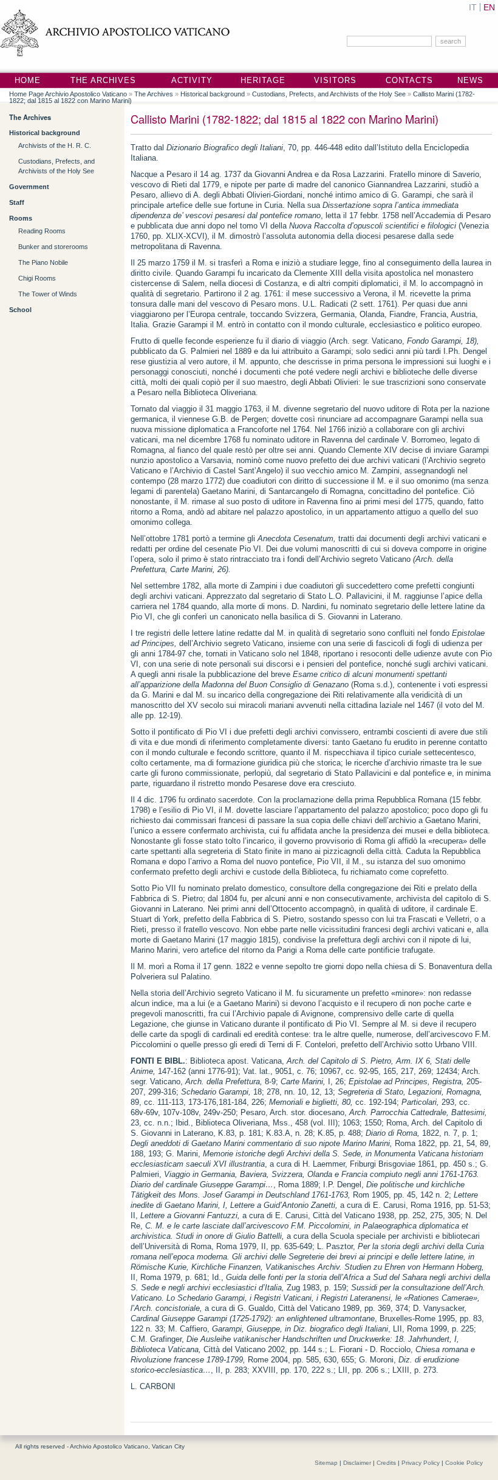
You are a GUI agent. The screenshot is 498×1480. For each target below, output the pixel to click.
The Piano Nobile (43, 262)
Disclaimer (357, 1462)
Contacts (409, 80)
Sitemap (326, 1462)
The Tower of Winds (47, 294)
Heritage (262, 80)
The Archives (103, 80)
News (470, 80)
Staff (16, 202)
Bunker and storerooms (53, 246)
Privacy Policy (420, 1462)
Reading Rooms (42, 231)
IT (473, 7)
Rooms (20, 218)
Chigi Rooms (37, 278)
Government (29, 186)
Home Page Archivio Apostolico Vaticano (68, 94)
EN (489, 7)
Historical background (212, 94)
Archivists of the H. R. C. (54, 145)
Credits (386, 1462)
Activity (192, 80)
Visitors (335, 80)
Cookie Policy (464, 1462)
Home (28, 80)
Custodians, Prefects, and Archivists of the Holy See (329, 94)
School (20, 309)
